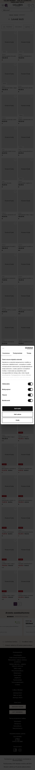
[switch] (30, 389)
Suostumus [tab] (6, 353)
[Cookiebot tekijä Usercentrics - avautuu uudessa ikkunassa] (25, 348)
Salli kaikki (17, 408)
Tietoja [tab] (29, 353)
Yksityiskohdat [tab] (17, 353)
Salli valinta (17, 414)
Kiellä (17, 420)
